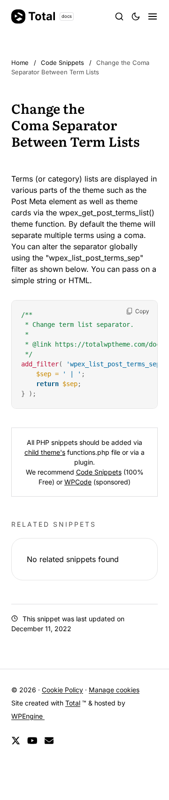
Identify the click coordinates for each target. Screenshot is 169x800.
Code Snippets (99, 472)
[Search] (119, 16)
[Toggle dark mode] (135, 16)
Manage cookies (114, 690)
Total (50, 16)
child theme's (44, 452)
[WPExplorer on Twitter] (15, 741)
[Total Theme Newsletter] (49, 741)
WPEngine (28, 716)
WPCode (78, 482)
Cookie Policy (62, 690)
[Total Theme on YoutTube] (32, 741)
